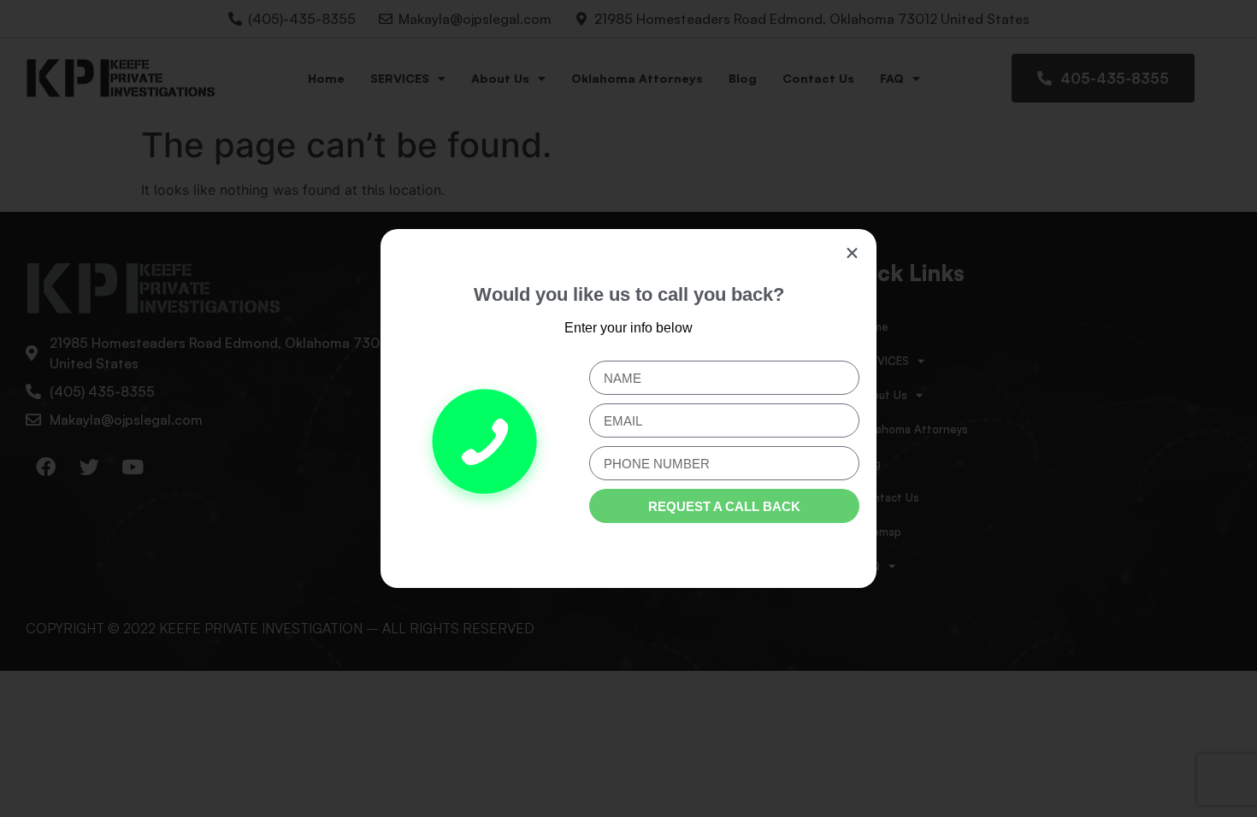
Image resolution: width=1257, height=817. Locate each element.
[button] (852, 253)
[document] (628, 408)
